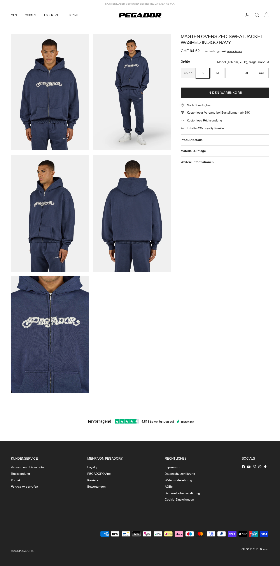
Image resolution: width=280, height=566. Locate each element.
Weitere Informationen (197, 161)
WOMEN (30, 15)
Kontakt (16, 480)
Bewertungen (96, 486)
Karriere (92, 480)
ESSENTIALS (52, 15)
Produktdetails (192, 139)
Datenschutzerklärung (180, 473)
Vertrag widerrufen (24, 486)
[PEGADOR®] (140, 15)
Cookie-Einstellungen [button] (179, 499)
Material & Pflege (193, 151)
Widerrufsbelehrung (178, 480)
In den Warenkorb (225, 92)
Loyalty (92, 467)
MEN (14, 15)
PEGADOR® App (99, 473)
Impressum (172, 467)
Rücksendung (20, 473)
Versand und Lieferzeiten (28, 467)
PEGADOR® (26, 551)
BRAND (73, 15)
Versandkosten (234, 51)
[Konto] (246, 15)
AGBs (169, 486)
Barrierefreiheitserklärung (182, 493)
